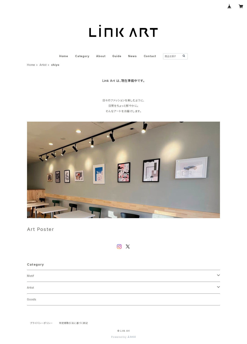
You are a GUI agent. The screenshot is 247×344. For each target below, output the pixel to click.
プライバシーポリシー (41, 323)
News (132, 56)
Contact (150, 56)
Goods (31, 299)
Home (63, 56)
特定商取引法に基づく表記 (73, 323)
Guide (116, 56)
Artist (43, 64)
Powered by (119, 337)
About (100, 56)
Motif (30, 275)
